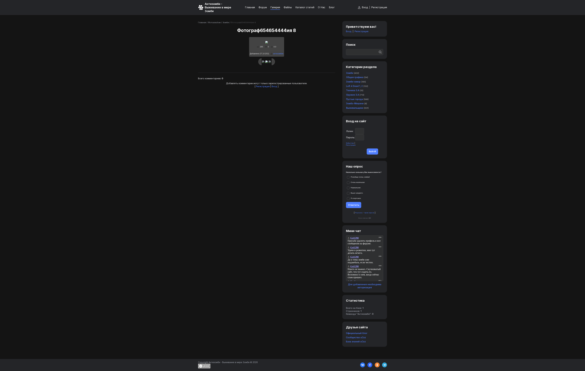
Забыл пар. (350, 143)
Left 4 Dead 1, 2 (354, 86)
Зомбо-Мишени (355, 103)
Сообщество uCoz (356, 337)
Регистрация (379, 7)
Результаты (358, 213)
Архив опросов (369, 213)
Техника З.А (352, 90)
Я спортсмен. (356, 198)
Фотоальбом (214, 22)
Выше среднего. (357, 193)
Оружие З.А (352, 94)
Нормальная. (356, 188)
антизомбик (278, 54)
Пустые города (354, 99)
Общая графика (354, 77)
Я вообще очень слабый (360, 177)
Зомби (226, 22)
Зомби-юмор (353, 81)
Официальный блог (356, 333)
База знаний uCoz (356, 341)
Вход (365, 7)
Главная (202, 22)
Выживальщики (354, 108)
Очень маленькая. (358, 182)
